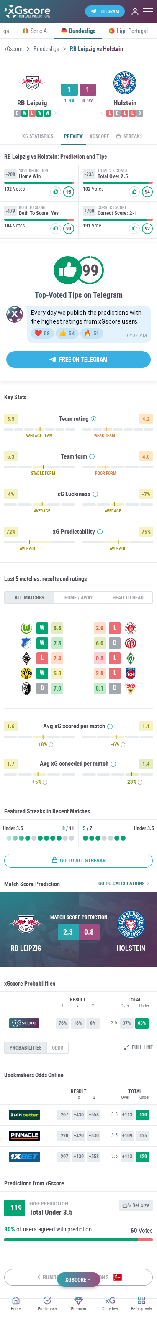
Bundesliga (46, 49)
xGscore (13, 49)
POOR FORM (105, 473)
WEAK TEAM (104, 436)
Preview (73, 136)
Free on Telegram (83, 359)
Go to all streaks (83, 860)
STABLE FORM (43, 473)
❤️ (42, 333)
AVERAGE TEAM (39, 436)
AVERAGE (42, 511)
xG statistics (37, 136)
